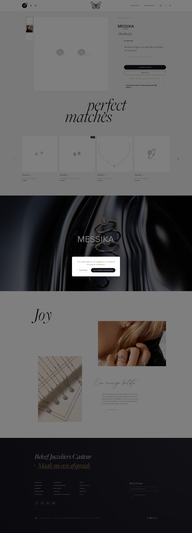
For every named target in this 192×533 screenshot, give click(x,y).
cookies (99, 262)
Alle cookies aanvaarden (103, 270)
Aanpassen (83, 270)
